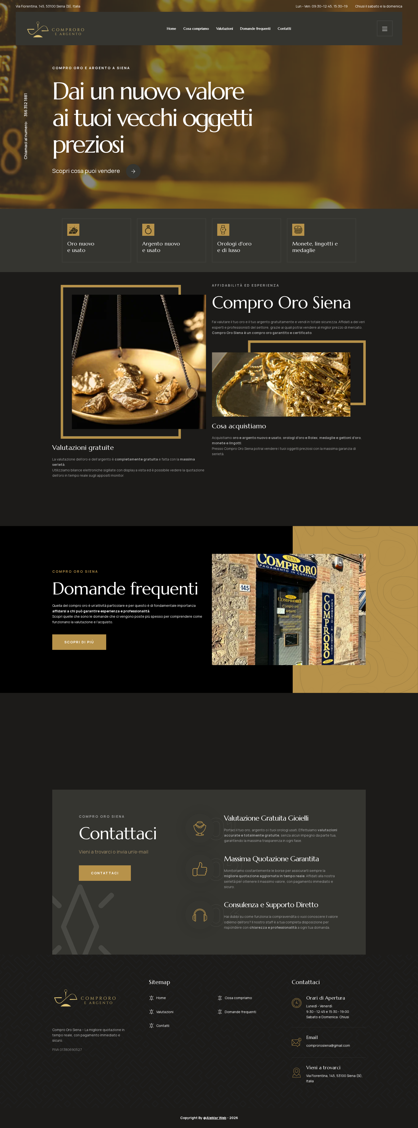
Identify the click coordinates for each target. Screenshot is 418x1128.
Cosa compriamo (196, 28)
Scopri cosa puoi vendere (86, 171)
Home (171, 28)
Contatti (284, 28)
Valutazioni (224, 28)
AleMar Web (216, 1117)
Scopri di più (79, 642)
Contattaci (105, 873)
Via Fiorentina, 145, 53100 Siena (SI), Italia (48, 6)
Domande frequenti (255, 28)
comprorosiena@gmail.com (328, 1045)
